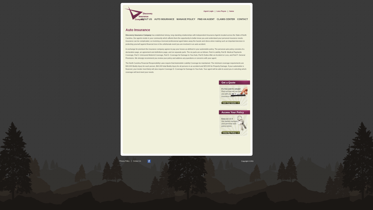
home (231, 11)
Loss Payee (221, 11)
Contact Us (137, 161)
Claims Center (226, 19)
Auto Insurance (164, 19)
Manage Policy (186, 19)
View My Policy (229, 133)
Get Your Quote (229, 103)
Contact (242, 19)
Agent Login (208, 11)
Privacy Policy (124, 161)
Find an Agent (206, 19)
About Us (146, 19)
